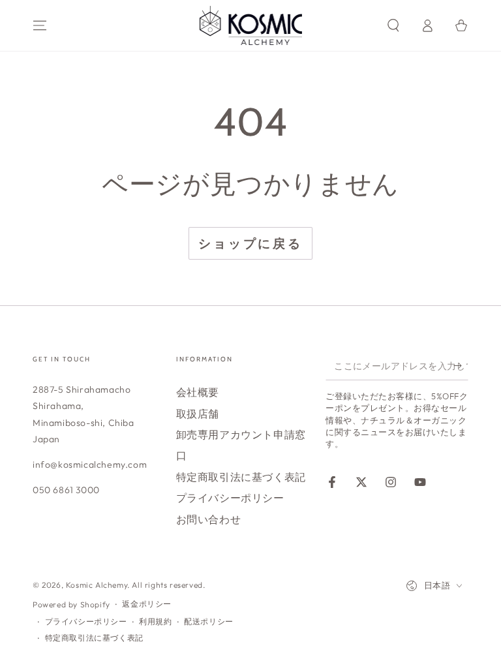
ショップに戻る (250, 243)
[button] (393, 25)
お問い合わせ (208, 519)
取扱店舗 (197, 413)
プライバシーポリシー (230, 497)
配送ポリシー (209, 621)
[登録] (460, 365)
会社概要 (197, 392)
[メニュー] (40, 25)
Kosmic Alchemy (96, 585)
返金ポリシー (147, 604)
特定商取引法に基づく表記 (241, 476)
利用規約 (155, 621)
